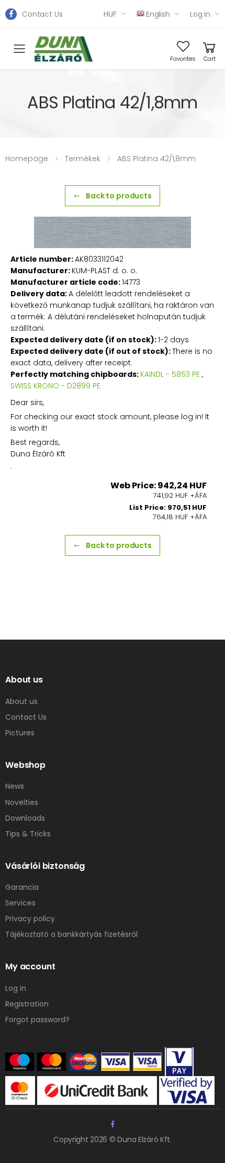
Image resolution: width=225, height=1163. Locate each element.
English (158, 14)
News (14, 786)
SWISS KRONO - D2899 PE (55, 386)
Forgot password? (37, 1019)
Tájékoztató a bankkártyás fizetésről (71, 934)
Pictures (20, 733)
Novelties (21, 802)
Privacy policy (30, 918)
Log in (200, 14)
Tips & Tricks (28, 834)
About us (21, 701)
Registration (27, 1004)
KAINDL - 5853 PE (170, 374)
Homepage (26, 158)
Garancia (22, 887)
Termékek (82, 158)
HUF (110, 14)
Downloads (25, 818)
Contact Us (42, 14)
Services (20, 903)
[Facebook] (11, 14)
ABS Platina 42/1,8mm (156, 158)
